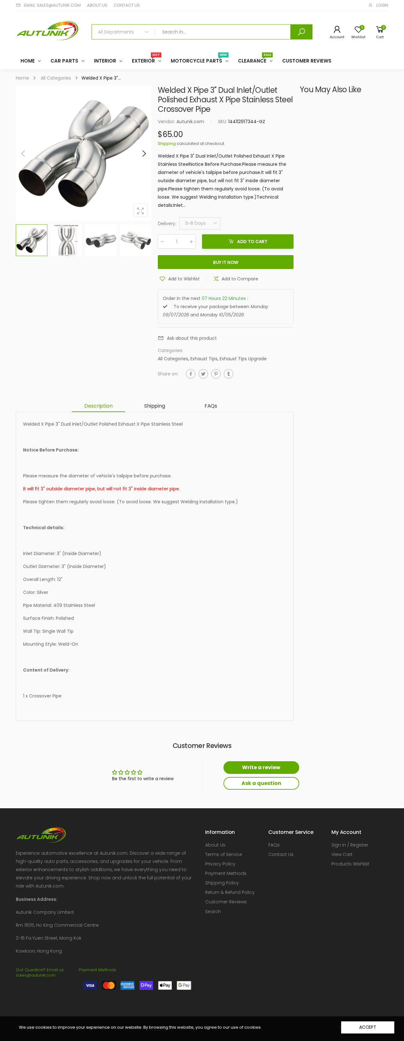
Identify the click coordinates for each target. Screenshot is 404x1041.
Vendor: (167, 121)
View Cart (342, 854)
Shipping (167, 144)
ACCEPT (367, 1027)
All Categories (173, 359)
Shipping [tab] (154, 406)
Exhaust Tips (203, 359)
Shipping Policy (222, 883)
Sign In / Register (349, 845)
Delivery (167, 223)
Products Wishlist (350, 864)
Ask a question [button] (261, 783)
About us (97, 5)
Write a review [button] (261, 767)
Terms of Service (223, 854)
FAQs (274, 845)
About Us (215, 845)
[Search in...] (301, 31)
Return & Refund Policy (230, 892)
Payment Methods (226, 873)
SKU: (223, 121)
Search (213, 911)
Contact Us (281, 854)
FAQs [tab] (211, 406)
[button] (143, 153)
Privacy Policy (220, 864)
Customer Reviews (226, 902)
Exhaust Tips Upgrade (243, 359)
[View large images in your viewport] (140, 210)
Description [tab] (98, 406)
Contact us (127, 5)
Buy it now (226, 262)
